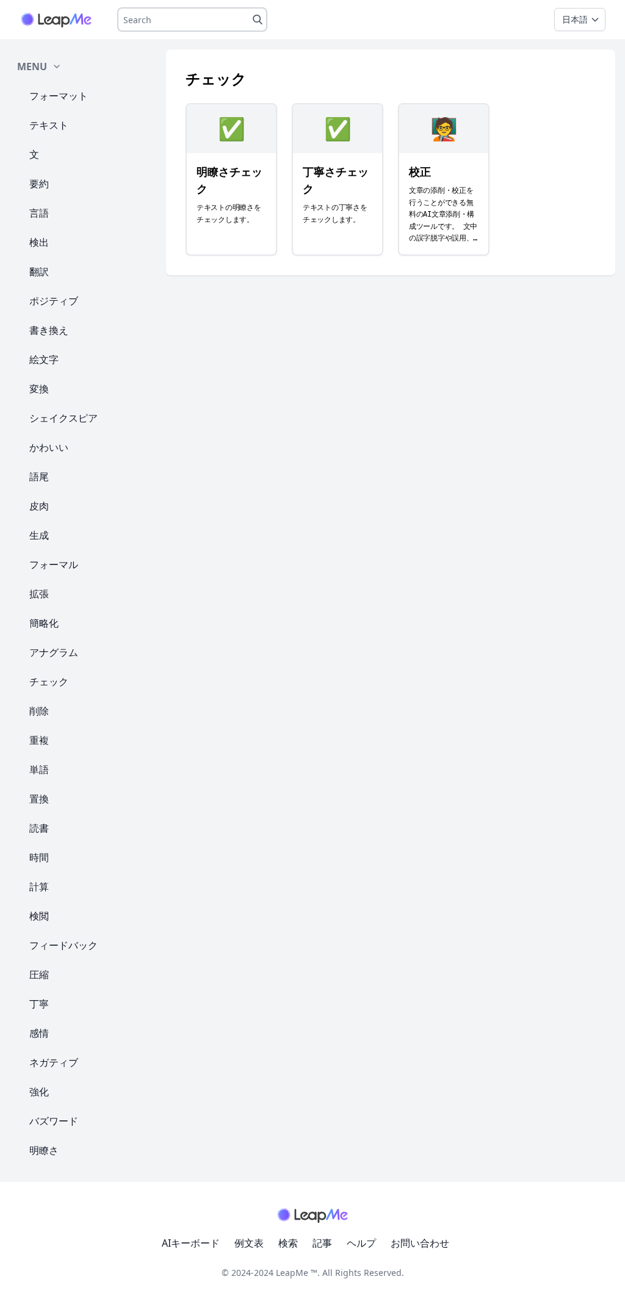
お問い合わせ (420, 1243)
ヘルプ (361, 1243)
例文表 (249, 1243)
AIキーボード (191, 1243)
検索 (288, 1243)
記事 (322, 1243)
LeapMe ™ (296, 1272)
